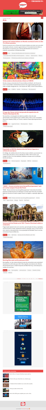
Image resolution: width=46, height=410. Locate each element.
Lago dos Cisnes (15, 124)
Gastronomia (34, 55)
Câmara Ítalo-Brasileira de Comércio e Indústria (23, 53)
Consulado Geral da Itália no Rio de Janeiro (13, 55)
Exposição (23, 161)
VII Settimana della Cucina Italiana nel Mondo (23, 58)
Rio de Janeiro (6, 58)
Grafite (18, 89)
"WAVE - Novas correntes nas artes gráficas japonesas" (21, 198)
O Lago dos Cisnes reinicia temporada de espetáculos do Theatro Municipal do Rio (20, 113)
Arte (9, 53)
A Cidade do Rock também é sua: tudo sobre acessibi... (21, 383)
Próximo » (40, 278)
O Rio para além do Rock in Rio (16, 388)
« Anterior (19, 278)
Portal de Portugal (25, 408)
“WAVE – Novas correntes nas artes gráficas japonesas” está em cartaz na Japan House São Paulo (22, 187)
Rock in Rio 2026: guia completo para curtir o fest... (21, 393)
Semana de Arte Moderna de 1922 (26, 235)
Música (40, 55)
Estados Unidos (36, 270)
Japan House (10, 200)
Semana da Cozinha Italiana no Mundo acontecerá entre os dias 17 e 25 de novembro (23, 42)
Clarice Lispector (16, 161)
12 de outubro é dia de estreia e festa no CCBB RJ (18, 81)
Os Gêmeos (24, 89)
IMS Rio (29, 161)
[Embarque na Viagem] (23, 7)
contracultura (22, 270)
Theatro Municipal (7, 126)
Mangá (16, 200)
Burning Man (15, 270)
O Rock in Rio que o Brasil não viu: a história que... (20, 378)
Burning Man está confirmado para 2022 (16, 260)
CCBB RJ (13, 89)
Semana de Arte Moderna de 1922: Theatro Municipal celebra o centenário (23, 224)
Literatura (34, 161)
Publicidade (5, 282)
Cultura (27, 55)
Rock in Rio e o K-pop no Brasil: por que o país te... (20, 374)
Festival (5, 272)
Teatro (30, 124)
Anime (37, 198)
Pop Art (21, 200)
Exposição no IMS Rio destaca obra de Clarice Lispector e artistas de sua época (21, 150)
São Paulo (26, 200)
